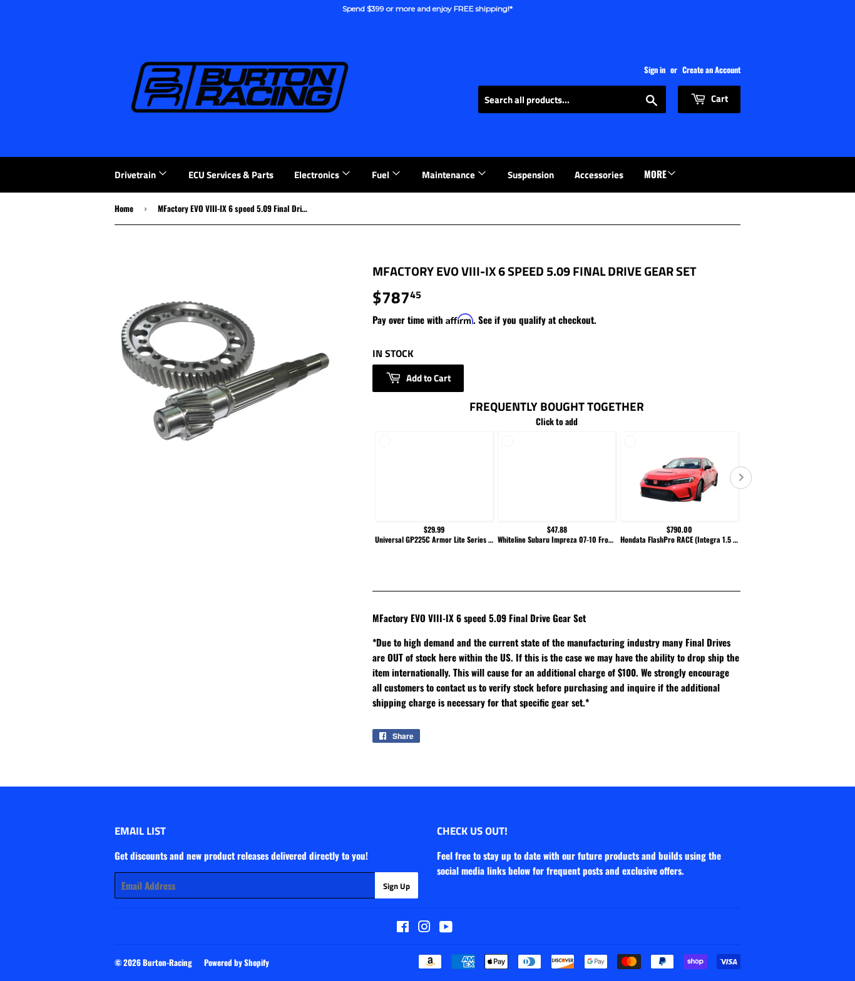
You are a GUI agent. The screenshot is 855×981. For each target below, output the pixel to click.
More (655, 174)
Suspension (531, 175)
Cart (718, 98)
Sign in (654, 70)
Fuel (381, 175)
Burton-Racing (167, 962)
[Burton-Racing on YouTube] (446, 927)
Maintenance (449, 175)
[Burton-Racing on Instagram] (424, 927)
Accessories (599, 175)
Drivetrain (136, 175)
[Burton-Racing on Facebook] (402, 927)
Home (124, 208)
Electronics (317, 175)
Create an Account (711, 70)
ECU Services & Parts (231, 175)
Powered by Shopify (236, 962)
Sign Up (396, 886)
